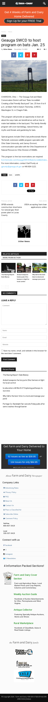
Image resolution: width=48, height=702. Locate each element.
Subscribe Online (11, 514)
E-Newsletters (10, 558)
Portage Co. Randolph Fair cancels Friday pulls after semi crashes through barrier (24, 405)
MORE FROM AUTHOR (12, 258)
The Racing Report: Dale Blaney (15, 375)
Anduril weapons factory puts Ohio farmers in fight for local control (23, 381)
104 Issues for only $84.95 (24, 462)
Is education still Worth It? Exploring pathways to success (23, 389)
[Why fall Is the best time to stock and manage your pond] (39, 268)
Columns (36, 271)
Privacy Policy (10, 492)
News (3, 36)
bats (10, 175)
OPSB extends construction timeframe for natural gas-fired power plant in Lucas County (11, 209)
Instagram (9, 554)
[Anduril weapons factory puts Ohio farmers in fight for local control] (24, 268)
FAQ (7, 497)
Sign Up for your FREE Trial (24, 20)
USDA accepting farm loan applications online (35, 205)
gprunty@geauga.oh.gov (11, 166)
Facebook (8, 545)
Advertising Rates (12, 488)
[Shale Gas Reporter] (24, 667)
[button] (44, 3)
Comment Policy (11, 518)
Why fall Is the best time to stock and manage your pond (38, 277)
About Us (8, 501)
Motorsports (6, 271)
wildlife (17, 175)
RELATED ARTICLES (11, 254)
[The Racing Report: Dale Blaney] (8, 268)
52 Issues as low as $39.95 (22, 456)
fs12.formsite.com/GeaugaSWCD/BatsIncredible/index (24, 160)
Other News (7, 49)
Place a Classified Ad (13, 510)
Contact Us (9, 505)
